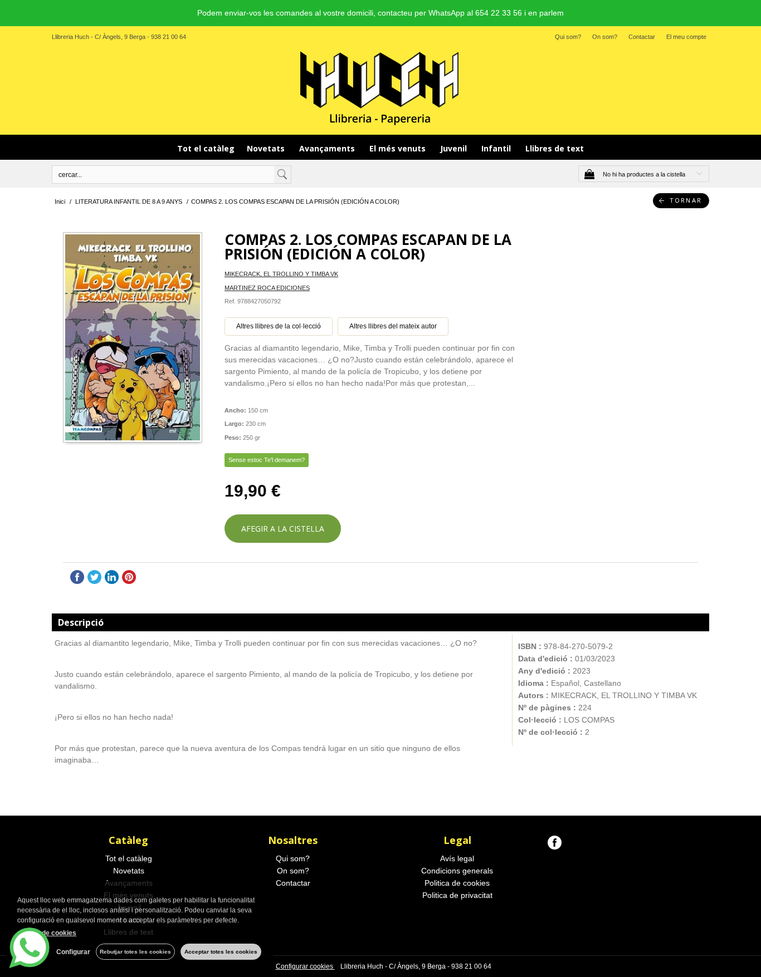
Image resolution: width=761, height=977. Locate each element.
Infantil (497, 148)
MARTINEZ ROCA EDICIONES (267, 287)
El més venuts (398, 148)
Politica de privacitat (457, 895)
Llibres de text (554, 148)
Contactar (641, 36)
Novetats (267, 148)
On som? (604, 36)
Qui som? (568, 36)
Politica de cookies (457, 882)
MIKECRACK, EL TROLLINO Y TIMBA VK (281, 274)
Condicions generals (457, 870)
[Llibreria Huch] (380, 87)
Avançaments (328, 148)
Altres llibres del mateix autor (393, 326)
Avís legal (457, 858)
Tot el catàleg (206, 148)
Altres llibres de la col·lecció (278, 326)
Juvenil (454, 148)
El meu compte (686, 36)
